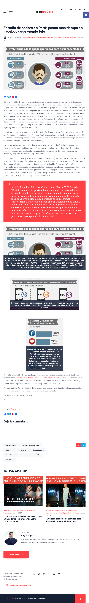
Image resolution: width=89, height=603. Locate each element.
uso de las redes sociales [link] (31, 455)
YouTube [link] (9, 460)
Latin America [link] (59, 37)
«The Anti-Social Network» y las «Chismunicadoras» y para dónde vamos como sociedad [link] (22, 518)
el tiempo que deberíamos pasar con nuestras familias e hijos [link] (41, 378)
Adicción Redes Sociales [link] (44, 37)
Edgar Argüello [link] (28, 535)
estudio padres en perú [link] (30, 445)
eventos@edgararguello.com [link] (20, 585)
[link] (86, 15)
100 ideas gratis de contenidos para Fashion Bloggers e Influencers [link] (63, 519)
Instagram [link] (23, 450)
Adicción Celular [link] (29, 37)
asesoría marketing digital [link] (57, 510)
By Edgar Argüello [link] (14, 37)
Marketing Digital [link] (61, 513)
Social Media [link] (10, 455)
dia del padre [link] (11, 445)
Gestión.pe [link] (15, 409)
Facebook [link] (9, 450)
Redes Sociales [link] (70, 37)
